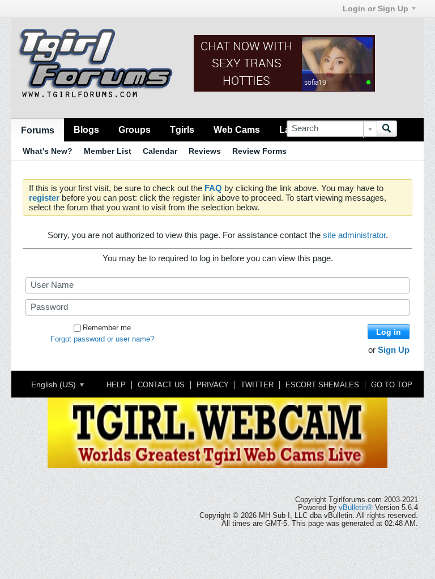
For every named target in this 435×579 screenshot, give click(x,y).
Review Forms (259, 150)
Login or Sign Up (375, 8)
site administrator (354, 235)
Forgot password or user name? (102, 339)
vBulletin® (356, 508)
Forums (37, 130)
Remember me (107, 328)
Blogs (86, 129)
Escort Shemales (322, 385)
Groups (134, 129)
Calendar (160, 150)
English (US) (54, 384)
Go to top (391, 385)
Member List (107, 150)
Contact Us (161, 385)
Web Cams (237, 129)
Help (116, 385)
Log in (388, 331)
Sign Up (394, 350)
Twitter (257, 385)
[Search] (387, 128)
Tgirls (182, 129)
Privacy (213, 385)
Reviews (205, 150)
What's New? (47, 150)
